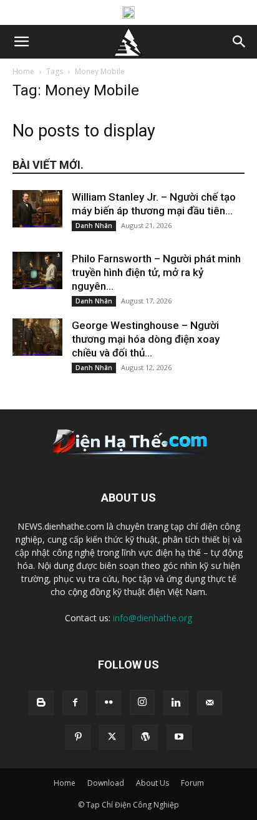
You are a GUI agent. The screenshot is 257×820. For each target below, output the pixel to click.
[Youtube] (179, 737)
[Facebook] (74, 702)
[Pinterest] (77, 737)
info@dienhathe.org (152, 618)
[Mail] (209, 702)
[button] (21, 42)
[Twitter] (111, 737)
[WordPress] (145, 737)
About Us (152, 783)
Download (105, 783)
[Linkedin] (175, 702)
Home (23, 71)
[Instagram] (142, 702)
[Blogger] (41, 702)
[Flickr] (108, 702)
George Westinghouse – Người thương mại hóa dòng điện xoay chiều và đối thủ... (146, 339)
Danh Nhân (93, 225)
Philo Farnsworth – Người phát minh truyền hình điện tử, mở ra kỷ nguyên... (156, 272)
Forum (192, 783)
